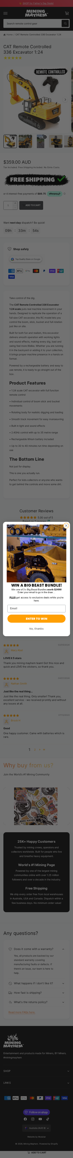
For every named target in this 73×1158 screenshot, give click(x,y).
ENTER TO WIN (36, 618)
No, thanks (36, 629)
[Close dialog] (66, 525)
